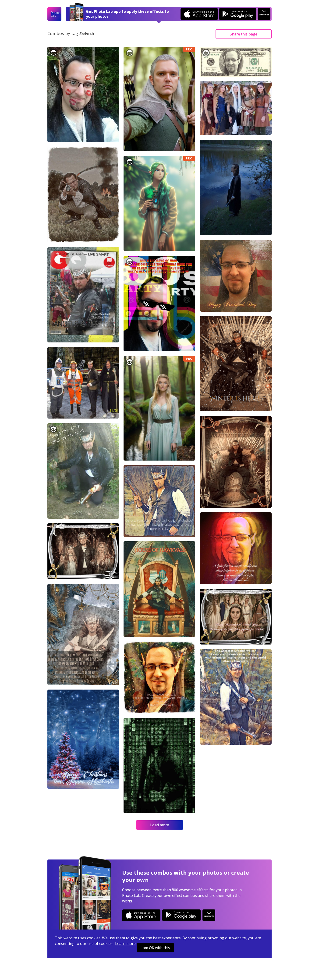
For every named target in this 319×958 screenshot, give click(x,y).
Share (243, 34)
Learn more (125, 943)
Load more (159, 825)
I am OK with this (155, 947)
